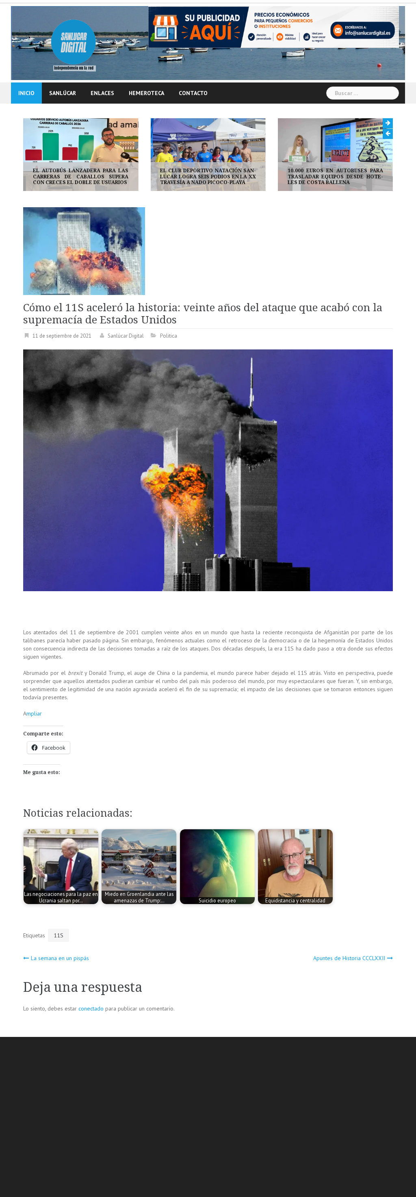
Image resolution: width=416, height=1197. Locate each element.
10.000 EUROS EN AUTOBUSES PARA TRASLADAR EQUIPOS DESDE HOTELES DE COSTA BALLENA (208, 176)
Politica (168, 335)
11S (58, 935)
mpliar (34, 713)
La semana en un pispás (60, 958)
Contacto (193, 93)
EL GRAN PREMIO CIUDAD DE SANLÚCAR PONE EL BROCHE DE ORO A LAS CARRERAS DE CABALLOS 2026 (335, 176)
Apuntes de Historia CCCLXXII (349, 958)
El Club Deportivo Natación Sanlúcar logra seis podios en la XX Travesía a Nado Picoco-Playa (80, 176)
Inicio (26, 93)
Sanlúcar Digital (126, 335)
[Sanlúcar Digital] (73, 42)
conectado (91, 1008)
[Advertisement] (219, 1118)
